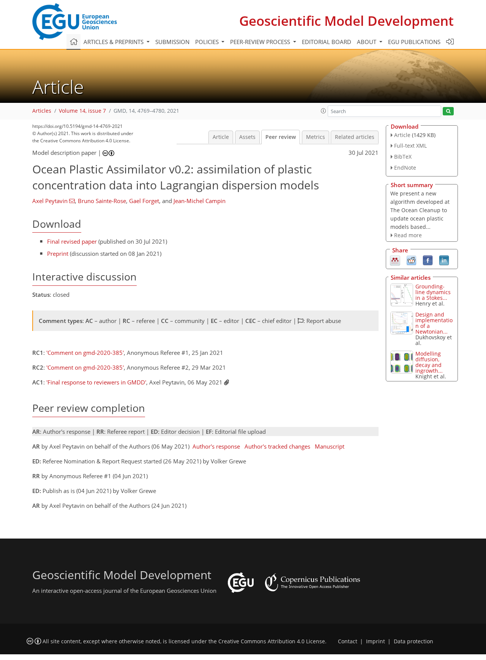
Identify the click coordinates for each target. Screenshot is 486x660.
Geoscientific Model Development (346, 21)
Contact (347, 641)
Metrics (315, 137)
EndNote (405, 167)
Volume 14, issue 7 (82, 110)
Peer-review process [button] (261, 42)
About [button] (367, 42)
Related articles (354, 137)
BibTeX (403, 156)
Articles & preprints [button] (114, 42)
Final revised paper (72, 241)
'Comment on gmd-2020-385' (85, 352)
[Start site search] (448, 111)
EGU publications (414, 42)
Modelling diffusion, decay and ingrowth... (429, 362)
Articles (41, 110)
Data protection (413, 641)
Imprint (375, 641)
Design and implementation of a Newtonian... (434, 323)
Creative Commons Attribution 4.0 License (271, 641)
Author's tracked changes (277, 446)
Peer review (280, 137)
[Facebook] (428, 260)
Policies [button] (207, 42)
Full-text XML (410, 145)
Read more (408, 235)
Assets (247, 137)
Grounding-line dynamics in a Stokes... (433, 292)
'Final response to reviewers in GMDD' (96, 382)
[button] (323, 110)
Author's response (216, 446)
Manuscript (329, 446)
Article (221, 137)
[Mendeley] (395, 260)
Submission (172, 42)
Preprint (57, 253)
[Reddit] (411, 260)
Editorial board (326, 42)
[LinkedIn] (444, 260)
